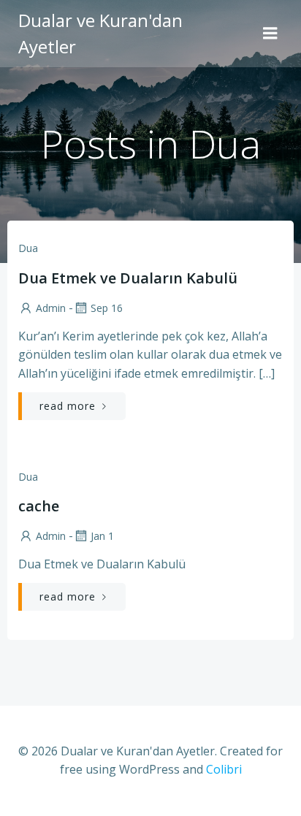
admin (51, 308)
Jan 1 (102, 536)
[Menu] (270, 33)
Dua (28, 248)
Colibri (224, 769)
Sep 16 (107, 308)
